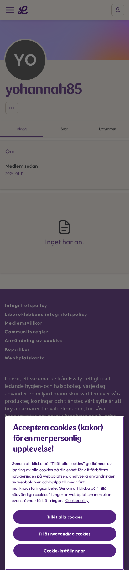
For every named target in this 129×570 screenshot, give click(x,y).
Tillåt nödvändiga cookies (64, 533)
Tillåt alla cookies (64, 516)
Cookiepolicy (77, 500)
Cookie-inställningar (64, 550)
